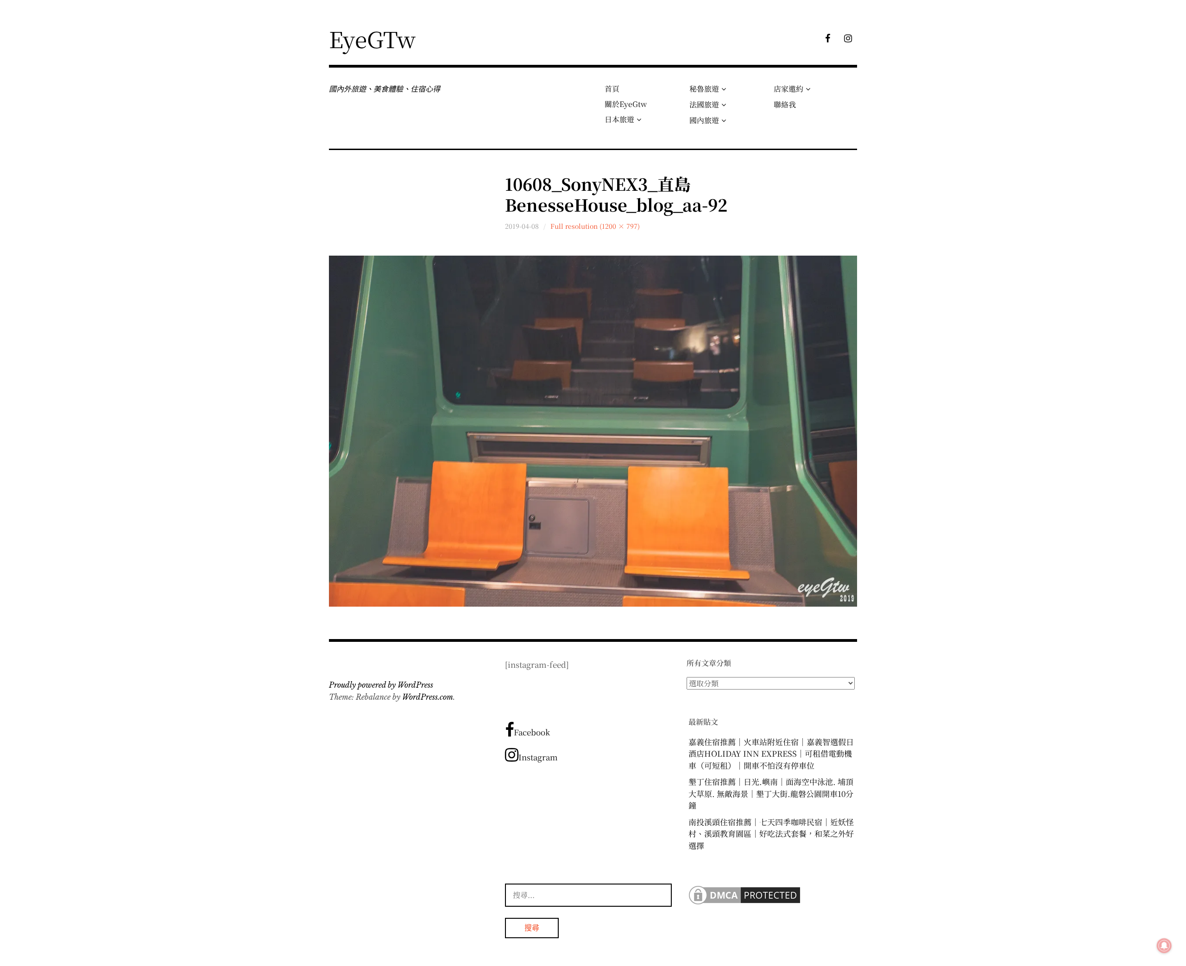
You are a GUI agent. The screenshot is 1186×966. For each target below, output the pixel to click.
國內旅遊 (704, 120)
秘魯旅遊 (704, 88)
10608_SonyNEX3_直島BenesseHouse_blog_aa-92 (616, 194)
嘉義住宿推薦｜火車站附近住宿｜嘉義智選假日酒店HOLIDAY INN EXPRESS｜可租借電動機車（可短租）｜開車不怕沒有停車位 (771, 753)
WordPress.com (427, 697)
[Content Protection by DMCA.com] (744, 903)
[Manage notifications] (1164, 945)
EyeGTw (372, 39)
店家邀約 (788, 88)
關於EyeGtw (626, 104)
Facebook (532, 732)
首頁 (612, 88)
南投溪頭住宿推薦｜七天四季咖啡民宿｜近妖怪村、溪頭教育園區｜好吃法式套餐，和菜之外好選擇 (771, 833)
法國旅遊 (704, 104)
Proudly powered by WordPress (381, 685)
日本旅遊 (619, 119)
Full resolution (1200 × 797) (595, 226)
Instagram (538, 757)
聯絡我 (785, 104)
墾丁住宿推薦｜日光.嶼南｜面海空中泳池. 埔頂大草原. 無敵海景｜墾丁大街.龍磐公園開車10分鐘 (770, 793)
